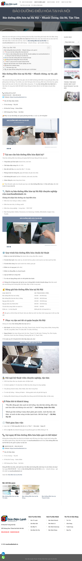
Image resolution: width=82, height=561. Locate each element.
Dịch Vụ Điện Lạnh (39, 2)
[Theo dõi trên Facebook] (38, 544)
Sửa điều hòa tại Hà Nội (15, 474)
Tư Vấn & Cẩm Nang (36, 5)
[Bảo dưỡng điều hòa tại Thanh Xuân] (50, 490)
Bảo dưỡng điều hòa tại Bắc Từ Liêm (10, 497)
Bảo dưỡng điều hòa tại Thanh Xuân (49, 497)
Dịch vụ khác (51, 2)
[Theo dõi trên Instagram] (40, 544)
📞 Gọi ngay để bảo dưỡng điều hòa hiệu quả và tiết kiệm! (20, 69)
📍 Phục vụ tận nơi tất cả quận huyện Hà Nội (16, 61)
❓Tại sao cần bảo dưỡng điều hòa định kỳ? (16, 52)
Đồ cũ (57, 2)
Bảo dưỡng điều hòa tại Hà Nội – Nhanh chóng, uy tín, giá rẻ (20, 50)
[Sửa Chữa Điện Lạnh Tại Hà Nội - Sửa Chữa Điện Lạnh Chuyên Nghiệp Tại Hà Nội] (9, 3)
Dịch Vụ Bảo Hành (27, 2)
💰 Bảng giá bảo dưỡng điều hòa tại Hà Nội (16, 59)
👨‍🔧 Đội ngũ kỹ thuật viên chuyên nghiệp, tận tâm (17, 63)
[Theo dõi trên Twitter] (42, 544)
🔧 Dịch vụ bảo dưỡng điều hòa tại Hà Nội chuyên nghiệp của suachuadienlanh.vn (27, 54)
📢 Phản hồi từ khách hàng (11, 65)
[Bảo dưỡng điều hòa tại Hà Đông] (30, 490)
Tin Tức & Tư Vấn (25, 5)
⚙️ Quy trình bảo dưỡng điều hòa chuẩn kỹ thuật (17, 57)
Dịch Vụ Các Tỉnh (66, 2)
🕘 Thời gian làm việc (10, 67)
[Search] (20, 2)
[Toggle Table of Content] (48, 47)
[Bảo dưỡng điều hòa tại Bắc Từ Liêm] (11, 490)
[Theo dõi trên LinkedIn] (44, 544)
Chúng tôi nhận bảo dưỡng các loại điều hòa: (17, 55)
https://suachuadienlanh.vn (18, 97)
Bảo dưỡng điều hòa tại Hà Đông (30, 497)
